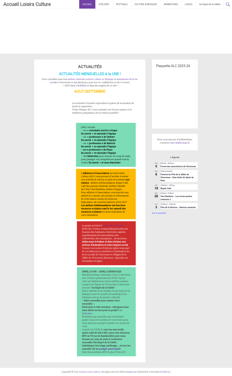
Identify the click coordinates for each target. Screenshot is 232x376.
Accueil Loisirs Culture (27, 4)
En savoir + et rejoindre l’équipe (98, 133)
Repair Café (166, 188)
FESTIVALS (122, 4)
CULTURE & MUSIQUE (146, 4)
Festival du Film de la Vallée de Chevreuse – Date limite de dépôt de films (177, 177)
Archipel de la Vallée (209, 4)
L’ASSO (188, 4)
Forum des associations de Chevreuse (178, 166)
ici (104, 261)
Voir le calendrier (159, 213)
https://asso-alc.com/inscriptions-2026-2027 (104, 202)
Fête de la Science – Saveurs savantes (178, 207)
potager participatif (109, 348)
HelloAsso (87, 313)
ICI (124, 352)
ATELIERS (104, 4)
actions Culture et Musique (100, 79)
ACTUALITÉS (90, 66)
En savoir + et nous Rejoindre (105, 162)
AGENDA (81, 85)
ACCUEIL (87, 4)
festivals (80, 79)
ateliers (71, 79)
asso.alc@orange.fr (180, 142)
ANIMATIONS (171, 4)
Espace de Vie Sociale (113, 225)
